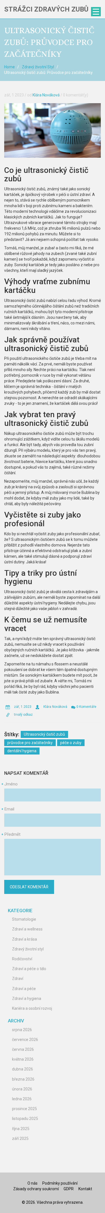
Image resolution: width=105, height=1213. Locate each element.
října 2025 (20, 1128)
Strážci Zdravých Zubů (46, 9)
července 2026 (25, 1039)
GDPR (69, 1189)
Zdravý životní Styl (38, 67)
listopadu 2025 (25, 1118)
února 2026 (22, 1089)
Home (9, 67)
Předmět (12, 834)
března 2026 (23, 1079)
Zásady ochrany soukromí (36, 1189)
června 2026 (23, 1049)
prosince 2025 (24, 1108)
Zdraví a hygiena (26, 998)
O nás (32, 1183)
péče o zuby (70, 742)
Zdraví (17, 978)
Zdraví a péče (24, 988)
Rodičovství (22, 959)
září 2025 (20, 1138)
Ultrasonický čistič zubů (44, 734)
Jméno (11, 784)
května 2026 (23, 1059)
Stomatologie (24, 919)
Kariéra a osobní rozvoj (32, 1008)
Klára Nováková (46, 95)
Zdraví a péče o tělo (29, 968)
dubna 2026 (22, 1069)
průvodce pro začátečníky (30, 742)
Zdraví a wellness (27, 929)
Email (9, 809)
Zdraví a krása (24, 939)
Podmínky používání (60, 1183)
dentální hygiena (21, 751)
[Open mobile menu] (96, 11)
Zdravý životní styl (28, 949)
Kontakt (85, 1189)
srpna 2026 (22, 1029)
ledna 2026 (22, 1099)
